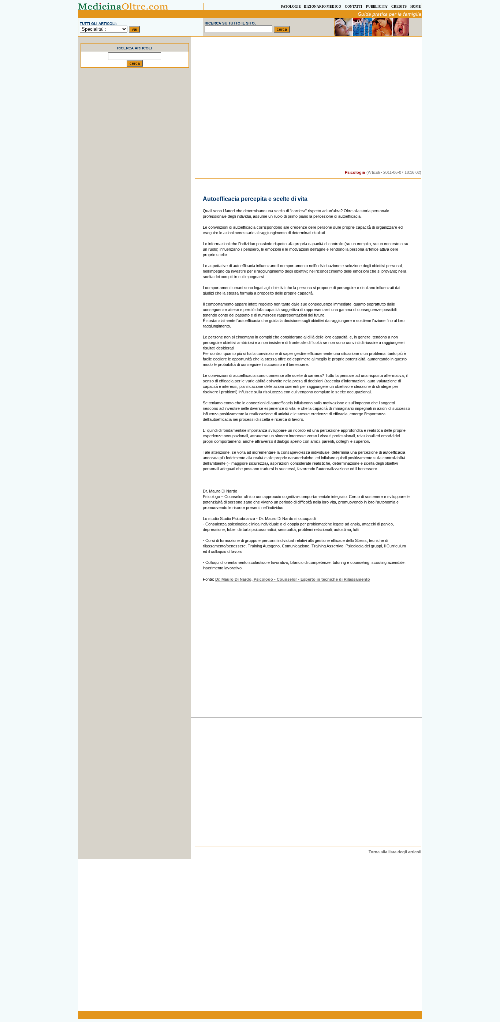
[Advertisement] (135, 203)
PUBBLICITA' (377, 6)
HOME (415, 6)
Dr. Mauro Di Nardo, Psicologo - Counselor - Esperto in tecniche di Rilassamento (292, 579)
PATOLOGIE (291, 6)
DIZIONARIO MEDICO (322, 6)
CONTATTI (353, 6)
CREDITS (399, 6)
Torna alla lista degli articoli (395, 852)
